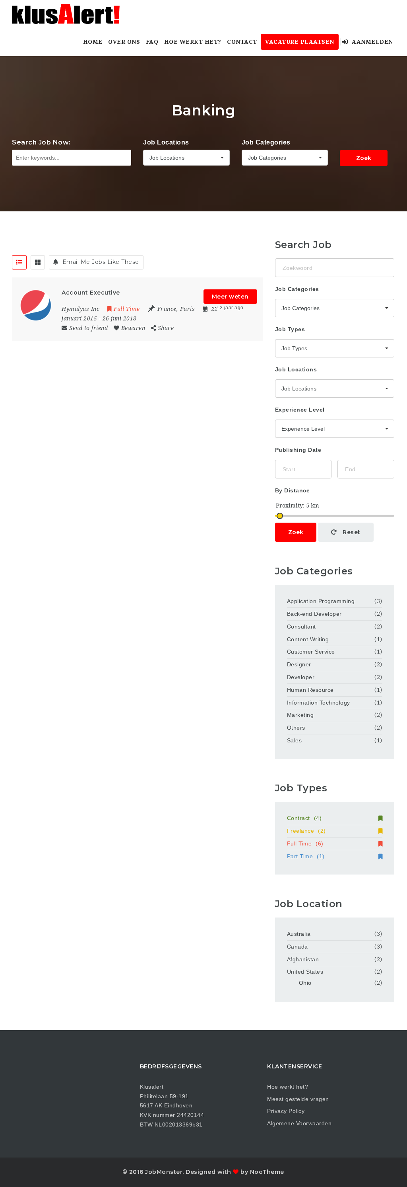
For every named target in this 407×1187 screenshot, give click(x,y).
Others (296, 727)
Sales (294, 740)
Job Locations (166, 142)
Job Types (290, 329)
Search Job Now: (41, 142)
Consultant (301, 626)
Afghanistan (303, 959)
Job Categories (266, 142)
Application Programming (321, 601)
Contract (304, 818)
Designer (299, 664)
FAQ (152, 42)
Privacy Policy (285, 1111)
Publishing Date (298, 450)
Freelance (306, 831)
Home (93, 42)
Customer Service (311, 651)
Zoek (363, 158)
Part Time (306, 856)
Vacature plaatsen (299, 42)
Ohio (305, 983)
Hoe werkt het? (192, 42)
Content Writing (308, 639)
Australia (299, 934)
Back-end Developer (314, 614)
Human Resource (310, 690)
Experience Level (300, 409)
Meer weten (230, 296)
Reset (350, 532)
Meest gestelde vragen (298, 1099)
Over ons (124, 42)
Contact (242, 42)
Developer (301, 677)
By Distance (292, 490)
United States (305, 971)
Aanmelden (371, 42)
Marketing (300, 715)
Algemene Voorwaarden (299, 1123)
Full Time (305, 843)
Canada (297, 946)
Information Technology (318, 702)
